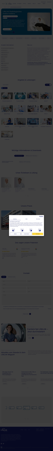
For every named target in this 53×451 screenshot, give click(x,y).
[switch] (22, 230)
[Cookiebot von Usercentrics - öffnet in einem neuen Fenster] (39, 216)
